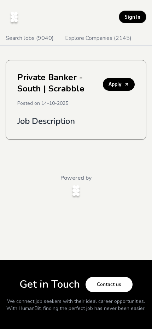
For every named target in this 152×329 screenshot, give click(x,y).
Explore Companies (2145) (98, 38)
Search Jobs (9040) (30, 38)
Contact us (109, 284)
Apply (115, 84)
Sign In (132, 17)
